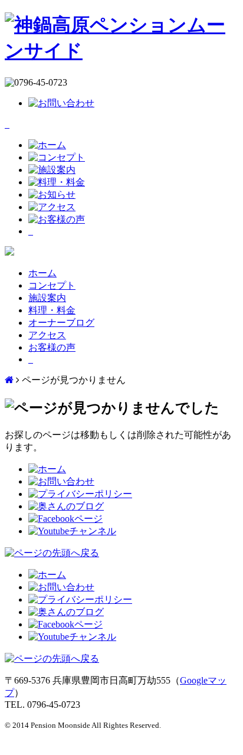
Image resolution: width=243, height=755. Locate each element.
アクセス (47, 335)
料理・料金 (51, 310)
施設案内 (47, 298)
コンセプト (51, 285)
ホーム (42, 273)
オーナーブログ (61, 323)
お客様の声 (51, 347)
